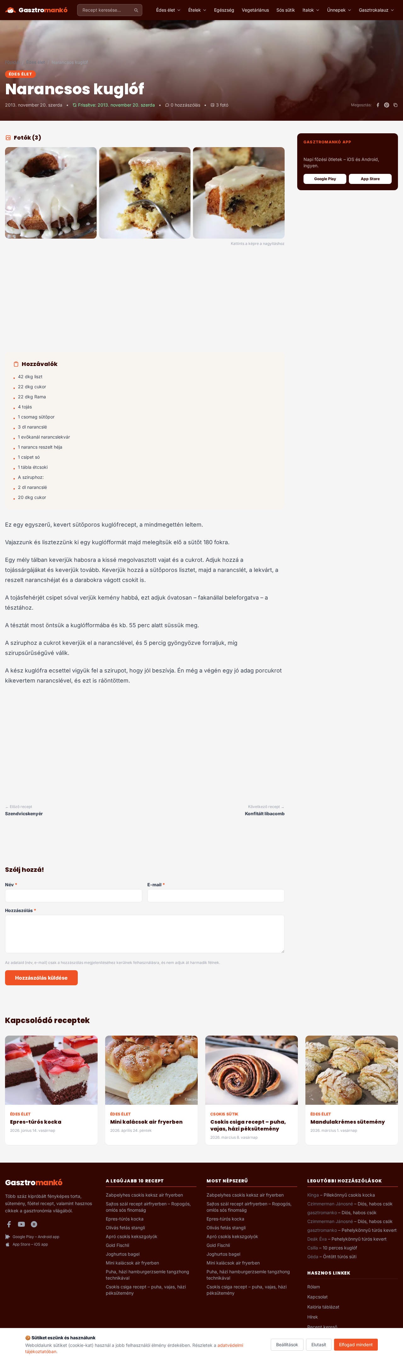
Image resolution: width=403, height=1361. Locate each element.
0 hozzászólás (185, 105)
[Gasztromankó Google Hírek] (34, 1224)
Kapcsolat (317, 1296)
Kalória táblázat (323, 1306)
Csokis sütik (224, 1114)
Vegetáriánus (255, 10)
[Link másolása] (395, 105)
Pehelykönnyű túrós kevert (369, 1230)
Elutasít (318, 1344)
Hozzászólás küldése (41, 978)
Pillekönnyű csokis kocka (349, 1195)
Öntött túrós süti (339, 1256)
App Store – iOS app (30, 1244)
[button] (51, 193)
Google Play (325, 178)
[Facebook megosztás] (377, 105)
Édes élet (165, 10)
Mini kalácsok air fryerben (146, 1122)
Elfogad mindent (356, 1344)
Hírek (312, 1317)
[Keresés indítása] (136, 10)
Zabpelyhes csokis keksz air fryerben (144, 1195)
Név (11, 884)
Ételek (194, 10)
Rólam (313, 1286)
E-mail (156, 884)
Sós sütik (285, 10)
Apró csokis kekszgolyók (131, 1236)
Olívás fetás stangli (125, 1227)
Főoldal (12, 62)
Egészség (224, 10)
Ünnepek (336, 10)
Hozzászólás (20, 910)
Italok (308, 10)
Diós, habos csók (375, 1203)
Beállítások (287, 1344)
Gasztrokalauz (374, 10)
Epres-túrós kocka (35, 1122)
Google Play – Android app (36, 1236)
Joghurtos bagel (122, 1254)
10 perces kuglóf (340, 1247)
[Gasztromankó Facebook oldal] (9, 1224)
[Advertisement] (145, 300)
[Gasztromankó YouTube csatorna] (21, 1224)
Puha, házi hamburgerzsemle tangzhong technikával (147, 1275)
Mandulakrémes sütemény (347, 1122)
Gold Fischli (117, 1245)
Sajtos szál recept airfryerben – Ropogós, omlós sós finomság (148, 1207)
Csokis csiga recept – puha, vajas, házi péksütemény (248, 1125)
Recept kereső (322, 1327)
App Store (370, 178)
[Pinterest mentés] (386, 105)
